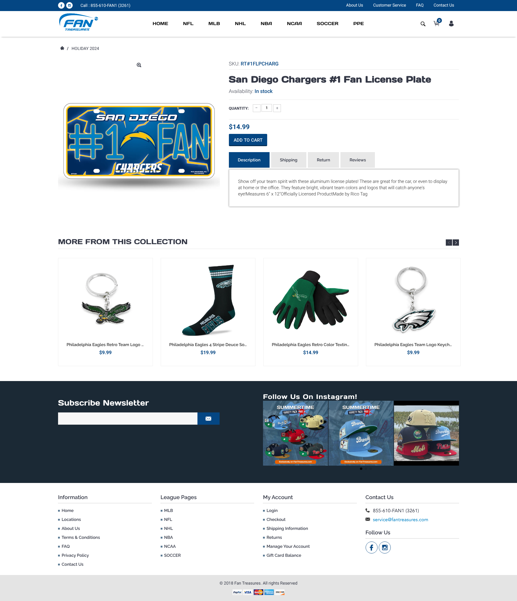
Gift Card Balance (284, 555)
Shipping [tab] (288, 160)
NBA (266, 24)
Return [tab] (323, 160)
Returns (274, 537)
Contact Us (444, 5)
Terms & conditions (81, 537)
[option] (105, 312)
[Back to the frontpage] (62, 48)
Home (160, 24)
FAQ (420, 5)
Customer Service (389, 5)
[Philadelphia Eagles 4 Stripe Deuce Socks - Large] (208, 300)
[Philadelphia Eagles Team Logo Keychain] (413, 300)
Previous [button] (449, 242)
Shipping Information (287, 528)
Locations (71, 519)
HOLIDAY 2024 (85, 48)
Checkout (276, 519)
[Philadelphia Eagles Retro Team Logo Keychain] (105, 300)
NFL (188, 24)
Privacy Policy (75, 555)
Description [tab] (249, 160)
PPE (358, 24)
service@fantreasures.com (400, 519)
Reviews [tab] (357, 160)
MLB (214, 24)
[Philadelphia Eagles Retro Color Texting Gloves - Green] (311, 300)
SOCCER (327, 24)
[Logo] (79, 21)
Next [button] (456, 242)
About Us (354, 5)
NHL (240, 24)
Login (272, 510)
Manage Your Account (288, 546)
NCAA (294, 24)
